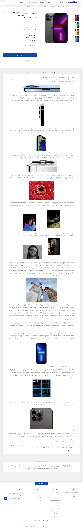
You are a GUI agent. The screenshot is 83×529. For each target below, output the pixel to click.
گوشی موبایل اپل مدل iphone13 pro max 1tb (62, 465)
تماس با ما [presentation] (29, 72)
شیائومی (39, 497)
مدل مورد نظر (32, 40)
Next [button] (77, 44)
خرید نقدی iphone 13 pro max (32, 465)
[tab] (53, 72)
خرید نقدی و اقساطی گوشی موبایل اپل (30, 466)
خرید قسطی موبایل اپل (45, 465)
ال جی (39, 503)
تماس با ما (58, 492)
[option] (77, 17)
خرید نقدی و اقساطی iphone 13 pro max (35, 468)
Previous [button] (77, 13)
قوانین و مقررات (57, 505)
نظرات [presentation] (36, 72)
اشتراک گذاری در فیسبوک (27, 61)
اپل (40, 492)
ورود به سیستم (2, 1)
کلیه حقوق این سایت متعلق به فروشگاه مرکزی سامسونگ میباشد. (35, 527)
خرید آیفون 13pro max (18, 465)
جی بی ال (39, 500)
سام (40, 495)
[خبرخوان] (35, 520)
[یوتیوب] (39, 520)
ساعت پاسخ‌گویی (57, 516)
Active (32, 43)
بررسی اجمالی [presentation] (53, 72)
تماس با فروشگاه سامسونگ (55, 500)
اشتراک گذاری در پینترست (24, 61)
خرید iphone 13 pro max (55, 466)
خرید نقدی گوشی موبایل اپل (52, 468)
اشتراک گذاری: (34, 61)
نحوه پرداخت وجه (57, 513)
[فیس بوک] (43, 520)
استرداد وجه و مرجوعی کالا (55, 511)
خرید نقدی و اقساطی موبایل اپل (15, 466)
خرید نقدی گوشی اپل (44, 466)
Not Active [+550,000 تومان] (28, 46)
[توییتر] (47, 520)
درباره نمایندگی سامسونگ (55, 495)
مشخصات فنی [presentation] (44, 72)
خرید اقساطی (20, 55)
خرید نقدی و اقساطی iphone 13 (70, 466)
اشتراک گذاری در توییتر (29, 61)
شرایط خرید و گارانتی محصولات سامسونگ (52, 497)
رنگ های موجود (32, 35)
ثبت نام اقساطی (57, 503)
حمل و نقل (58, 508)
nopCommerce (57, 527)
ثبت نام (3, 3)
